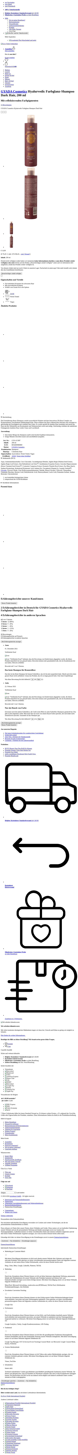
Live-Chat (12, 31)
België (13, 1447)
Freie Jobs (8, 1177)
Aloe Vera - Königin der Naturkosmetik (17, 737)
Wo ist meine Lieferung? (13, 1147)
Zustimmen (5, 1241)
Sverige (14, 1419)
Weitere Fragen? (10, 1131)
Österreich (17, 1405)
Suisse (13, 1432)
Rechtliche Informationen (11, 483)
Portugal (15, 1449)
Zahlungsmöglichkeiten (16, 26)
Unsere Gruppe (10, 1174)
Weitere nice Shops (11, 1212)
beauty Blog (9, 1156)
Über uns (8, 1172)
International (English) (28, 1403)
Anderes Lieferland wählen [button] (9, 1399)
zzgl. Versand (25, 254)
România (15, 1418)
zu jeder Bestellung (22, 15)
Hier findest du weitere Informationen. (13, 1035)
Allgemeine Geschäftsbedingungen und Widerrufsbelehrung (24, 1203)
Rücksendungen (14, 22)
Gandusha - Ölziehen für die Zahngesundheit (19, 740)
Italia (11, 1407)
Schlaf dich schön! (11, 735)
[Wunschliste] (6, 61)
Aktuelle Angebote (11, 1163)
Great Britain (19, 1410)
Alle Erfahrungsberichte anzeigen (11, 641)
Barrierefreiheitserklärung (13, 1205)
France (13, 1416)
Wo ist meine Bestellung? (17, 20)
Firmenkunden (9, 1133)
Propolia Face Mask (11, 752)
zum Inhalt (8, 4)
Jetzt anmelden (9, 51)
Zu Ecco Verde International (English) (13, 1396)
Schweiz (15, 1430)
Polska (13, 1423)
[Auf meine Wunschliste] (1, 276)
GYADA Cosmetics (14, 91)
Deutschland (19, 1408)
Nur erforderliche (15, 1241)
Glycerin (3, 470)
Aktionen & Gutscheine (12, 1129)
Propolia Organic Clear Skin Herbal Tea (18, 750)
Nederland (17, 1443)
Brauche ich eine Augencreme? (15, 738)
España (14, 1412)
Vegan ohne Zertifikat (23, 456)
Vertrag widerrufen (7, 1216)
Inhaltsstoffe (9, 1158)
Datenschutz (9, 1201)
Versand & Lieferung (11, 1124)
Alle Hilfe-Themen (15, 29)
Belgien (14, 1450)
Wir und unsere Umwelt (12, 1161)
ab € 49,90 (21, 13)
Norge (13, 1452)
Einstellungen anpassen (29, 1241)
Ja (32, 679)
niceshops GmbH (15, 1196)
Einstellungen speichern (9, 1381)
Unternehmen (9, 1210)
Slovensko (17, 1438)
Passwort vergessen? (11, 1145)
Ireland (13, 1441)
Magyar (14, 1425)
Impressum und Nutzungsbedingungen (17, 1200)
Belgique (15, 1445)
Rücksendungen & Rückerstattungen (16, 1126)
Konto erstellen (10, 58)
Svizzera (15, 1434)
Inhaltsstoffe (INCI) (9, 458)
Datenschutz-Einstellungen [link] (13, 1207)
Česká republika (22, 1439)
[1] (38, 463)
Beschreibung (7, 417)
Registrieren (9, 1144)
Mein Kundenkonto (11, 1135)
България (16, 1428)
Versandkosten (13, 24)
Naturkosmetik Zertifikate (13, 1160)
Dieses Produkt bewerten (9, 603)
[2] (70, 468)
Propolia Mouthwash (11, 756)
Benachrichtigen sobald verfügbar (11, 273)
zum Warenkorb (10, 6)
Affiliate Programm (11, 1165)
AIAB (14, 456)
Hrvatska (15, 1421)
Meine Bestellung (10, 1122)
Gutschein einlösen (11, 1149)
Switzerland (18, 1436)
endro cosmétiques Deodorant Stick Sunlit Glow (20, 754)
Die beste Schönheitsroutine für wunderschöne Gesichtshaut (24, 733)
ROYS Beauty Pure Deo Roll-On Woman (18, 748)
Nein (38, 679)
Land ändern (20, 1192)
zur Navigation (9, 2)
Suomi (13, 1427)
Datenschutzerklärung (61, 1237)
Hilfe (6, 18)
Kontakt (11, 27)
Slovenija (16, 1414)
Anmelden (8, 1142)
